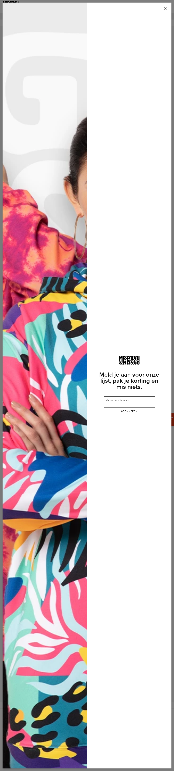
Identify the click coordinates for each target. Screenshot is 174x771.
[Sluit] (165, 8)
